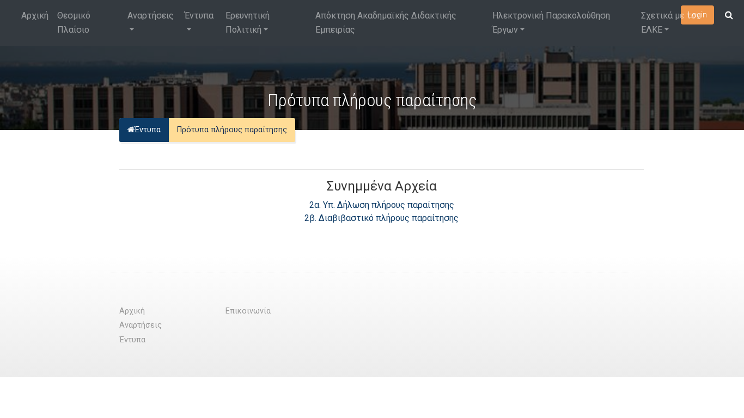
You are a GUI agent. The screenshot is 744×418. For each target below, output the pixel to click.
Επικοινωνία (248, 311)
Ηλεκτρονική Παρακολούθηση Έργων (551, 22)
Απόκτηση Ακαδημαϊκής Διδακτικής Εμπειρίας (385, 22)
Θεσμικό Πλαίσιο (73, 22)
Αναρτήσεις (150, 15)
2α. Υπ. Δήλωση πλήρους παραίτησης (381, 205)
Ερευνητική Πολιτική (247, 22)
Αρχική (34, 15)
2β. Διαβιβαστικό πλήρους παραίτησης (381, 218)
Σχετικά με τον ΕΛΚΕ (670, 22)
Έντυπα (199, 15)
